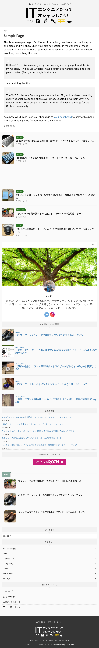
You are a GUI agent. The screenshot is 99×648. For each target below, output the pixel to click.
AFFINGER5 (70, 644)
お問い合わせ (9, 596)
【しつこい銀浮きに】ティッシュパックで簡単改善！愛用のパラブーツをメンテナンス (39, 445)
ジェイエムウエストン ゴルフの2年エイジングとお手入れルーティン (51, 512)
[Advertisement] (49, 177)
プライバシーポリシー (12, 607)
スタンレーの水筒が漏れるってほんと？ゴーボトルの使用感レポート (49, 213)
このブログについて (11, 602)
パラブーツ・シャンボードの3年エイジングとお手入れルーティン (50, 495)
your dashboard (63, 117)
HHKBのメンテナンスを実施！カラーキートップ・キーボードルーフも (50, 158)
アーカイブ (8, 591)
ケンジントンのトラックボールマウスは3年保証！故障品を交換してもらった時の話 (38, 431)
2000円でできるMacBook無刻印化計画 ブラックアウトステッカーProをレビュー (56, 141)
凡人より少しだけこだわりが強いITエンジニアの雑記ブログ (49, 640)
